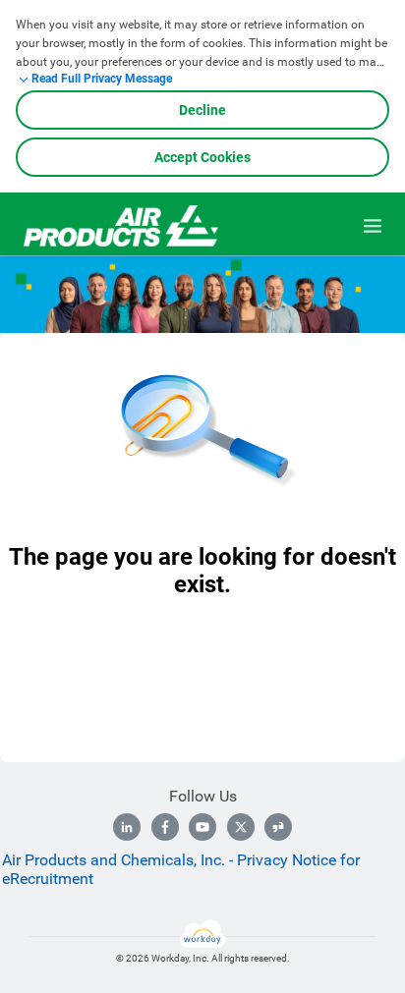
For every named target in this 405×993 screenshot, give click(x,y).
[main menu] (372, 225)
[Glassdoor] (278, 827)
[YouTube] (202, 827)
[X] (241, 827)
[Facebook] (165, 827)
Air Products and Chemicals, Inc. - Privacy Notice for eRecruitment (181, 869)
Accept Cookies (202, 157)
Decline (202, 110)
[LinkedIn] (127, 827)
